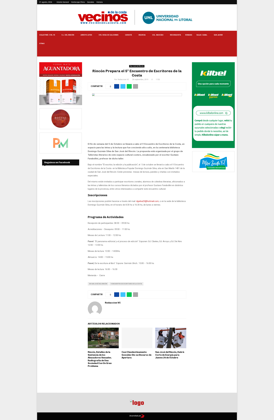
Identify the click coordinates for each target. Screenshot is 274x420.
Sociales (90, 2)
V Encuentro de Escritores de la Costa (126, 284)
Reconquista (175, 35)
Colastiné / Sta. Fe (47, 35)
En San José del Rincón (98, 284)
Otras (42, 43)
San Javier (218, 35)
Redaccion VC (123, 80)
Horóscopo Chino (78, 2)
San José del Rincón (137, 66)
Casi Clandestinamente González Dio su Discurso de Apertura (136, 355)
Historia (99, 2)
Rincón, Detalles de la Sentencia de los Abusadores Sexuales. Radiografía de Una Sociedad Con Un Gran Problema (100, 359)
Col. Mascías (157, 35)
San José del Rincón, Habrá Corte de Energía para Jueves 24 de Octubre (169, 355)
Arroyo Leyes (86, 35)
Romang (188, 35)
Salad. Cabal (201, 35)
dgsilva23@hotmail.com (147, 201)
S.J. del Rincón (68, 35)
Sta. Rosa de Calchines (108, 35)
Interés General (63, 2)
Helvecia (142, 35)
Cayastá (128, 35)
